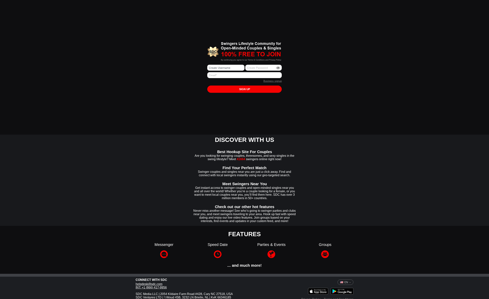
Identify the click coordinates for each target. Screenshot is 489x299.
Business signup (272, 81)
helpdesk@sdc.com (149, 284)
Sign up (244, 89)
